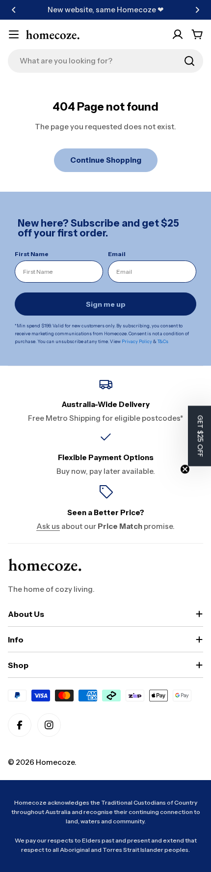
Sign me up (106, 304)
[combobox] (105, 61)
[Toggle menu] (14, 34)
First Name (32, 254)
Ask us (48, 526)
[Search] (189, 61)
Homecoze (55, 762)
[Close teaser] (185, 469)
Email (117, 254)
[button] (14, 10)
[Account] (178, 34)
